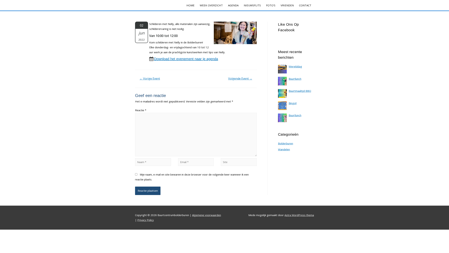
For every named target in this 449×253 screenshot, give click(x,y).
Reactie (140, 110)
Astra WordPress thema (299, 215)
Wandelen (284, 149)
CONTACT (305, 5)
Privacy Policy (145, 220)
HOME (190, 5)
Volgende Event (240, 78)
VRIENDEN (287, 5)
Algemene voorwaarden (206, 215)
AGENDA (233, 5)
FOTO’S (270, 5)
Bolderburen (285, 143)
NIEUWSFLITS (252, 5)
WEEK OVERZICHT (211, 5)
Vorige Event (150, 78)
